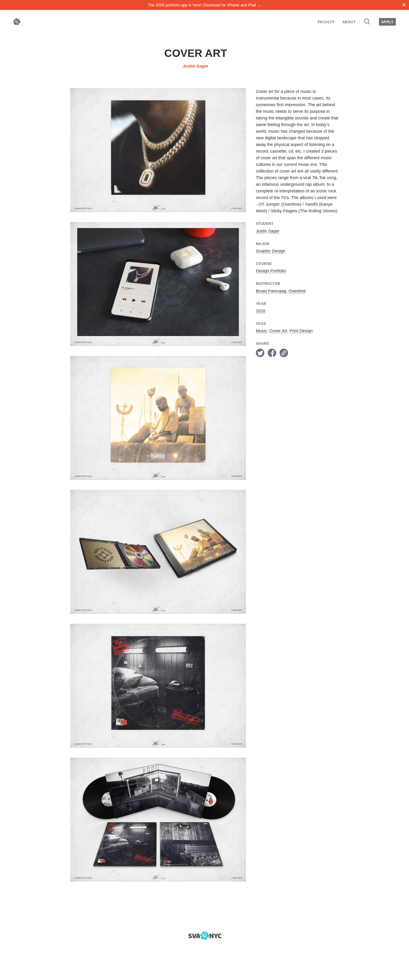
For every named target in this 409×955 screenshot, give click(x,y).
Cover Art (278, 330)
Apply (387, 22)
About (349, 22)
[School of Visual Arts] (204, 935)
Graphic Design (270, 251)
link (284, 353)
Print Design (301, 330)
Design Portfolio (271, 270)
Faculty (326, 22)
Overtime (297, 291)
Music (261, 330)
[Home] (16, 22)
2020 (260, 311)
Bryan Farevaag (271, 291)
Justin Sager (195, 66)
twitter (260, 353)
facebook (272, 353)
